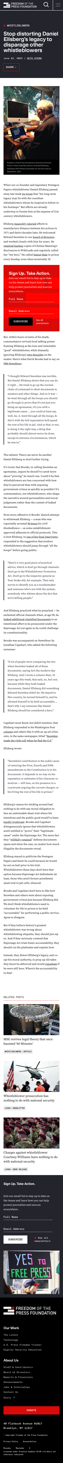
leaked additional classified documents (27, 619)
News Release (20, 1169)
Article (27, 1051)
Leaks (8, 1108)
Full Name (16, 299)
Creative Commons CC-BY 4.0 (32, 1452)
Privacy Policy (11, 1441)
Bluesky (7, 1448)
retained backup (13, 246)
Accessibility (29, 1441)
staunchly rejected (25, 224)
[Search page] (46, 6)
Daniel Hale (40, 254)
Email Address (19, 311)
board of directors (44, 237)
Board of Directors (17, 1372)
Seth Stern (34, 58)
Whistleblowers (18, 25)
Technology (11, 1340)
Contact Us (11, 1392)
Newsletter (19, 1108)
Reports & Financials (18, 1377)
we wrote (27, 194)
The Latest (11, 1334)
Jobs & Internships (17, 1387)
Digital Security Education (23, 1349)
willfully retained (21, 839)
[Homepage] (20, 5)
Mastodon (20, 1448)
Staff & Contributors (18, 1367)
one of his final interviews (42, 537)
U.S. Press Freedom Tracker (23, 1344)
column (8, 732)
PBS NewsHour (12, 363)
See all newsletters (42, 321)
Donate (31, 1410)
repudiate (51, 964)
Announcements (13, 1382)
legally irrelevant (14, 822)
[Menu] (58, 5)
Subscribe (20, 321)
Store (7, 1397)
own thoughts (35, 355)
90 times (33, 523)
